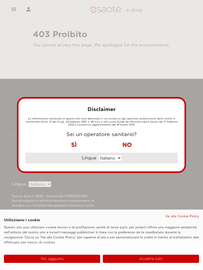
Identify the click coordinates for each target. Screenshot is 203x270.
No (127, 144)
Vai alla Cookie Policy (182, 216)
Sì (74, 144)
